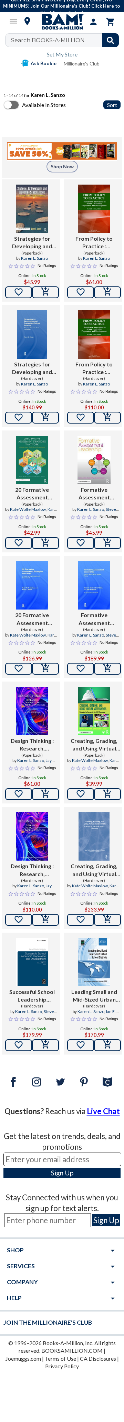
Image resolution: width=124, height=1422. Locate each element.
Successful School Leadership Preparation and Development (32, 996)
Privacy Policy (62, 1366)
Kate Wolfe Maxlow (28, 509)
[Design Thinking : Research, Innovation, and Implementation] (32, 711)
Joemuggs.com (23, 1358)
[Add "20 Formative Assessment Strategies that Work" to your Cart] (45, 543)
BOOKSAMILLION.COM (72, 1350)
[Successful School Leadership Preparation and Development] (32, 962)
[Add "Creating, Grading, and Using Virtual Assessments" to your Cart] (107, 794)
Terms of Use (60, 1358)
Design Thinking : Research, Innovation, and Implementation (32, 745)
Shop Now (62, 166)
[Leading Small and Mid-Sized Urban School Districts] (94, 962)
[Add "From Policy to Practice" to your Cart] (107, 292)
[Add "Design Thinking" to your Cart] (45, 794)
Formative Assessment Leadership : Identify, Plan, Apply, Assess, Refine (94, 493)
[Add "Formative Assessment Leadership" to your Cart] (107, 543)
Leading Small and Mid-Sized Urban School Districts (94, 996)
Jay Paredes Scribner (30, 763)
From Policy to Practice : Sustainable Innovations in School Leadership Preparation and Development (94, 242)
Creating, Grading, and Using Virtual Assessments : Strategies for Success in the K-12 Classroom (94, 745)
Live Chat (103, 1111)
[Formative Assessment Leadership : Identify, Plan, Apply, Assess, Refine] (94, 460)
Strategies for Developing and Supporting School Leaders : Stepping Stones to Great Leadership (32, 242)
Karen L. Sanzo (34, 258)
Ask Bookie (43, 63)
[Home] (62, 22)
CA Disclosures (98, 1358)
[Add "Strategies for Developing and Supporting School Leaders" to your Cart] (45, 292)
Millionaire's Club (82, 63)
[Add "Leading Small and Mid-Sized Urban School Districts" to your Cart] (107, 1045)
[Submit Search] (110, 40)
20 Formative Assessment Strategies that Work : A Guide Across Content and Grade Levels (32, 493)
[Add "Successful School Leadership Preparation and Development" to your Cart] (45, 1045)
